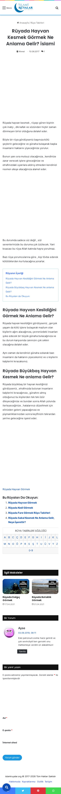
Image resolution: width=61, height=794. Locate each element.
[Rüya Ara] (57, 9)
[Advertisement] (30, 88)
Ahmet (22, 51)
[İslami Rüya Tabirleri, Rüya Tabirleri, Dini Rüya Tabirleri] (23, 8)
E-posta (7, 730)
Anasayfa (24, 22)
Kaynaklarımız (28, 781)
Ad (5, 718)
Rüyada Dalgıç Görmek (11, 598)
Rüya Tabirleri (37, 22)
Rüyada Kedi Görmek (20, 507)
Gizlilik (40, 781)
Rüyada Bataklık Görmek (41, 598)
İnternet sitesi (10, 742)
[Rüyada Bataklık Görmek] (45, 586)
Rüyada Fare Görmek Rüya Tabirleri (29, 512)
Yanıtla (22, 651)
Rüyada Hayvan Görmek (16, 489)
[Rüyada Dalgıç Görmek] (16, 586)
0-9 (31, 550)
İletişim (48, 781)
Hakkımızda (14, 781)
